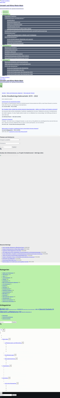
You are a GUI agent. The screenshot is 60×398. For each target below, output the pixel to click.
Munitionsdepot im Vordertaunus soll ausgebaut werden (15, 261)
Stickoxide (4, 295)
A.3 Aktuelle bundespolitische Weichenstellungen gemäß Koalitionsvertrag (26, 31)
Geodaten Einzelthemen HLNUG (14, 54)
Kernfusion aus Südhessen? (8, 258)
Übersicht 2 (5, 12)
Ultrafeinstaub (5, 298)
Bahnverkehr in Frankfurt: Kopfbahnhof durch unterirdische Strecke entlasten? (20, 128)
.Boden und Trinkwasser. (7, 273)
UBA (37, 309)
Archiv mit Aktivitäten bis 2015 (15, 70)
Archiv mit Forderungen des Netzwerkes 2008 (20, 74)
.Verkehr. (4, 93)
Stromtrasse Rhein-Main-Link (9, 260)
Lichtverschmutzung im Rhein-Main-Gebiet (19, 28)
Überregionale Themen (29, 93)
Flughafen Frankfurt (10, 16)
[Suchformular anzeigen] (1, 86)
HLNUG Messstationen (11, 49)
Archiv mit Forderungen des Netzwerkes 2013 (20, 72)
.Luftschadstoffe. (6, 277)
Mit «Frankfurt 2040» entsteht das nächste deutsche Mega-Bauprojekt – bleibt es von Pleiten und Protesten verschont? (29, 109)
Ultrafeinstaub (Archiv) (13, 26)
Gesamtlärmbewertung (13, 22)
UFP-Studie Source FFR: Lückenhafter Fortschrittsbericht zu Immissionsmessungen (21, 252)
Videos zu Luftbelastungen (14, 24)
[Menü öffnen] (1, 84)
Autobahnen (5, 280)
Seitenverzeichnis (6, 318)
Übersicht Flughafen (46, 309)
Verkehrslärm (11, 20)
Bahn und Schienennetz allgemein (14, 93)
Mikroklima (5, 293)
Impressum (5, 315)
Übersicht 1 (5, 11)
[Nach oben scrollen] (1, 330)
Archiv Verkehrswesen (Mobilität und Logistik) (20, 39)
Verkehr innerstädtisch (7, 299)
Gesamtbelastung (6, 292)
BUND (4, 309)
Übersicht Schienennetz (27, 312)
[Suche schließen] (1, 393)
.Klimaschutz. (5, 274)
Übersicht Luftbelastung (10, 312)
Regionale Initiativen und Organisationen (16, 62)
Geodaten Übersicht (10, 51)
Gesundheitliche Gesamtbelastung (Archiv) (17, 58)
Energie (4, 285)
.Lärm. (3, 276)
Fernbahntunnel (6, 288)
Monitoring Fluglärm (11, 47)
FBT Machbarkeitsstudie (13, 309)
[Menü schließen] (0, 333)
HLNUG (20, 309)
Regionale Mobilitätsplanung (15, 43)
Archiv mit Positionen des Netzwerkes (17, 68)
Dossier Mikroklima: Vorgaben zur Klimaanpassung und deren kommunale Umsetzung (22, 253)
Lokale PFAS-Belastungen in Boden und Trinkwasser (21, 35)
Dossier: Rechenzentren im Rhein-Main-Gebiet (13, 249)
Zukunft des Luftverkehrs (8, 301)
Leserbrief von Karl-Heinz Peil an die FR (18, 131)
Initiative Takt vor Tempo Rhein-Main (29, 309)
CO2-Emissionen (6, 284)
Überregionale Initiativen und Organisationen (18, 64)
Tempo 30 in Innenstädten (14, 41)
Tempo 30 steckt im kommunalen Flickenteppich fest (14, 255)
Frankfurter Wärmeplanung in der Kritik (11, 250)
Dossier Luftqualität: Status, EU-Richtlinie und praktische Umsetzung (18, 257)
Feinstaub (4, 287)
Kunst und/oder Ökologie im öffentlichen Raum (13, 247)
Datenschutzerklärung (7, 317)
